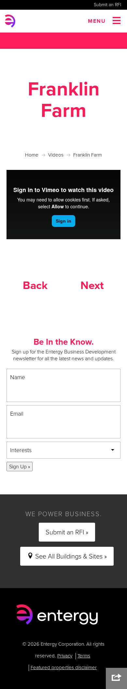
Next (92, 285)
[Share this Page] (116, 678)
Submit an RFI (107, 4)
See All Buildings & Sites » (70, 556)
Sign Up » (19, 466)
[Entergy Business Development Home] (57, 614)
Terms (84, 655)
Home (31, 154)
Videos (56, 154)
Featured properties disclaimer (64, 667)
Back (35, 285)
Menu (97, 21)
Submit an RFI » (67, 532)
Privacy (64, 655)
